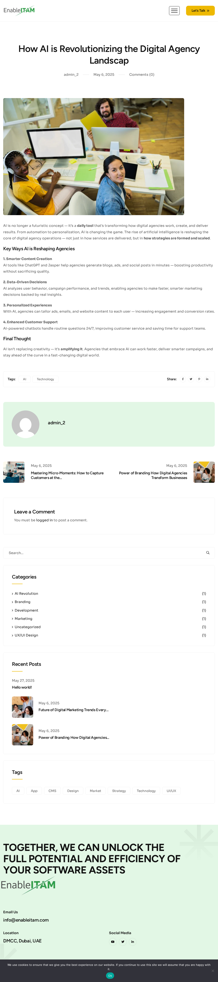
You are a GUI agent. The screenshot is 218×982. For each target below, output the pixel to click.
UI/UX (171, 791)
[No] (213, 971)
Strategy (119, 791)
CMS (52, 791)
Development (26, 610)
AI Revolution (26, 594)
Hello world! (22, 687)
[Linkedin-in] (132, 942)
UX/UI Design (26, 635)
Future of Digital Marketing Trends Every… (73, 710)
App (34, 791)
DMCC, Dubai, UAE (22, 941)
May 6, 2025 (103, 75)
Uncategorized (28, 627)
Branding (22, 602)
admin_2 (71, 75)
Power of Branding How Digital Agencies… (74, 737)
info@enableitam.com (26, 920)
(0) (141, 75)
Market (95, 791)
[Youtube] (113, 942)
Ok (110, 975)
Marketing (23, 619)
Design (73, 791)
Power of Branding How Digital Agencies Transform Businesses (153, 475)
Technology (45, 379)
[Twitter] (122, 942)
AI (24, 379)
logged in (44, 520)
